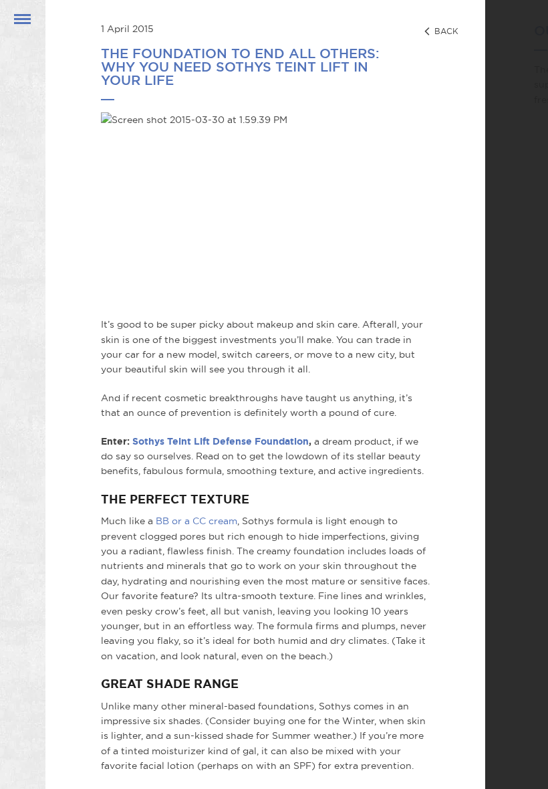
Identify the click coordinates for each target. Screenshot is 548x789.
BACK (445, 31)
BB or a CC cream (196, 521)
